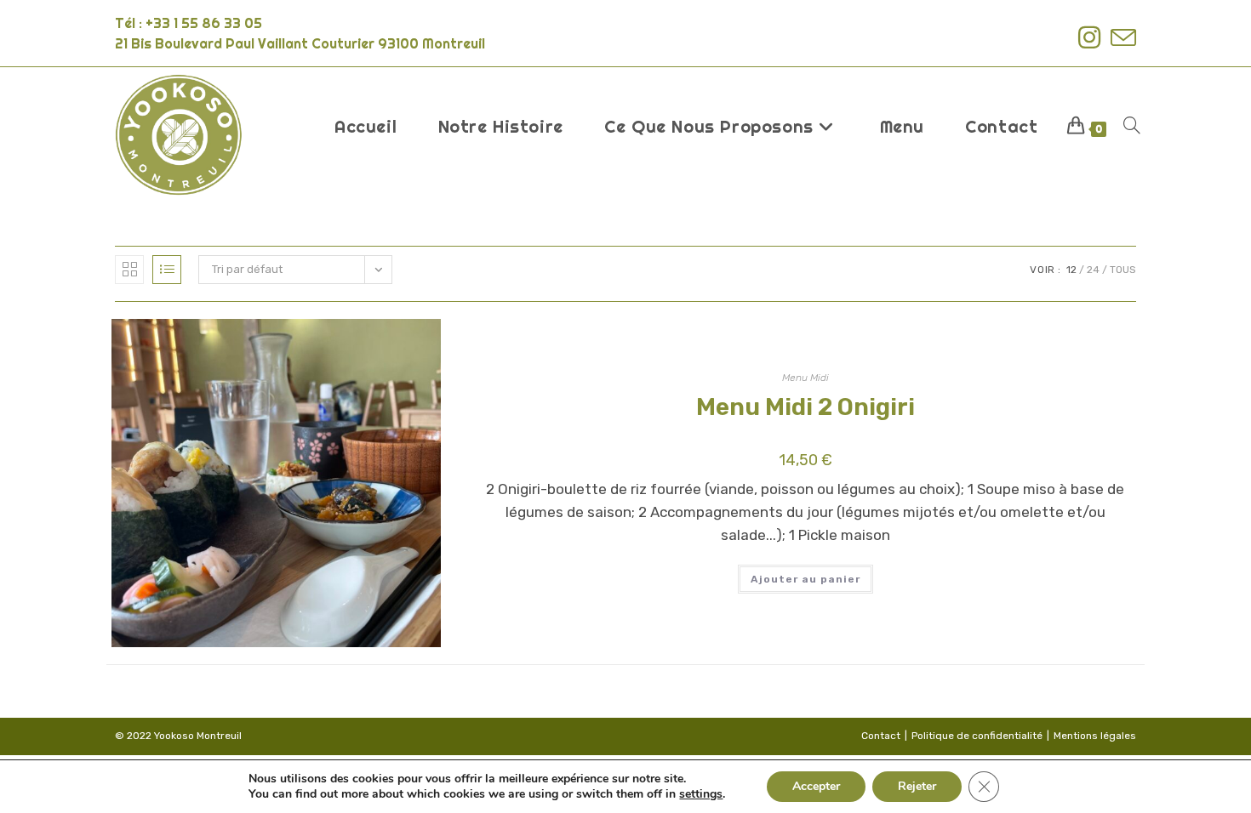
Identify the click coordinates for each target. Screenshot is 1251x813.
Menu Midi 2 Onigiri (805, 407)
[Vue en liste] (166, 269)
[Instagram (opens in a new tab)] (1089, 37)
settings (701, 794)
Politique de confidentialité (976, 736)
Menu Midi (805, 378)
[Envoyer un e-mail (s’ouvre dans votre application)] (1120, 37)
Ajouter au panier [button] (805, 579)
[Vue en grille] (129, 269)
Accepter (816, 786)
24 (1093, 270)
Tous (1123, 270)
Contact (880, 736)
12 (1071, 270)
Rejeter (917, 786)
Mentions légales (1095, 736)
